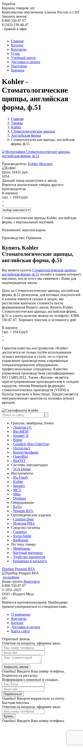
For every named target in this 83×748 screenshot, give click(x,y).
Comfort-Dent (23, 519)
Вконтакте (32, 581)
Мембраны (21, 548)
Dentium (19, 498)
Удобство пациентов (29, 557)
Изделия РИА (24, 523)
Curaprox (20, 532)
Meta (17, 494)
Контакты (19, 619)
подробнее (11, 577)
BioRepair (20, 540)
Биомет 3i (20, 436)
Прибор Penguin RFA (18, 569)
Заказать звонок (14, 16)
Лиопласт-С (22, 427)
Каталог (17, 623)
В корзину (10, 193)
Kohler (18, 482)
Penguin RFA (23, 511)
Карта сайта (20, 631)
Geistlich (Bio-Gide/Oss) (31, 444)
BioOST (19, 461)
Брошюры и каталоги (30, 561)
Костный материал (28, 553)
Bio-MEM (20, 431)
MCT (17, 490)
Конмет (19, 486)
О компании (20, 614)
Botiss (17, 440)
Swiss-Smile (22, 536)
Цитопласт (21, 448)
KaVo (17, 507)
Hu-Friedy (20, 477)
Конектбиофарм (25, 452)
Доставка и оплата (25, 627)
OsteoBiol (20, 457)
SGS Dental (22, 469)
